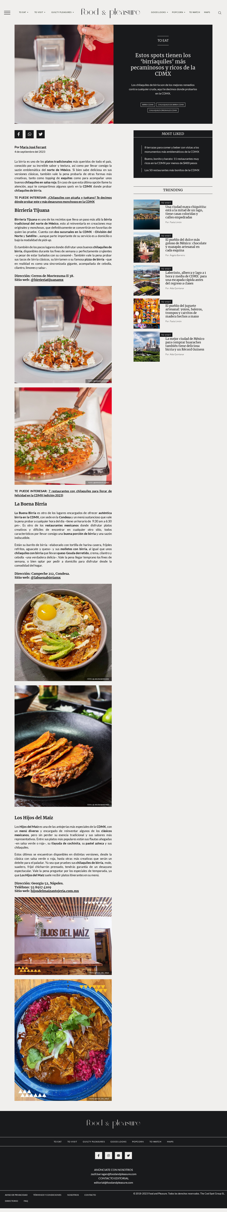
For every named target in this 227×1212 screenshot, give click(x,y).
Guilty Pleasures (61, 12)
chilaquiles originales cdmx (163, 110)
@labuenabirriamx (46, 597)
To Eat (23, 12)
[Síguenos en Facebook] (98, 1182)
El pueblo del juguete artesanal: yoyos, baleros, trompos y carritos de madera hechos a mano (184, 311)
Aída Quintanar (177, 288)
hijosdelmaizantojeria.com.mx (55, 918)
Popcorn (178, 12)
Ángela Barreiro (177, 255)
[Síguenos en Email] (118, 1182)
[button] (7, 12)
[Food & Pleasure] (110, 12)
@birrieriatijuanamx (47, 280)
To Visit (39, 12)
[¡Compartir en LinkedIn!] (30, 134)
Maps (207, 12)
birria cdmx (147, 105)
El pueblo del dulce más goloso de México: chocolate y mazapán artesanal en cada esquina (185, 245)
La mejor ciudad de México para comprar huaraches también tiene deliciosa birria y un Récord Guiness (184, 344)
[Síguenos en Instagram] (108, 1182)
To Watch (194, 12)
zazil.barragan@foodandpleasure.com (113, 1201)
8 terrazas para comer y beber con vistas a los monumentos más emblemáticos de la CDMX (172, 149)
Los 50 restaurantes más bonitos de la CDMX (172, 170)
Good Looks (158, 12)
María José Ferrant (33, 147)
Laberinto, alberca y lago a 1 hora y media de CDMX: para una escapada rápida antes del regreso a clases (186, 278)
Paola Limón (176, 222)
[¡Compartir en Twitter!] (41, 134)
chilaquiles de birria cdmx (171, 105)
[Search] (219, 12)
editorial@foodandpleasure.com (113, 1209)
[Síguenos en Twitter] (128, 1182)
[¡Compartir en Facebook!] (19, 134)
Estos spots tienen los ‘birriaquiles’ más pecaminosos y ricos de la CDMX (163, 64)
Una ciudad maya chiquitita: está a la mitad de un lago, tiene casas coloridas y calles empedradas (186, 212)
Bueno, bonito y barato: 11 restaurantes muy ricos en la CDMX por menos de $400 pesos (172, 161)
